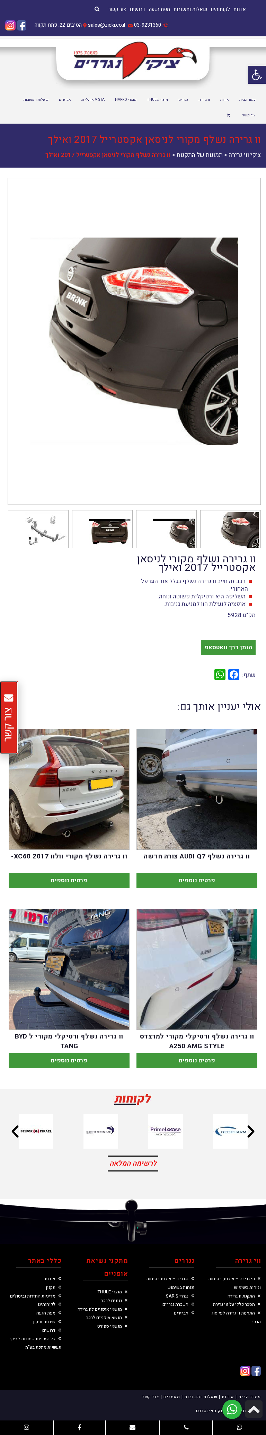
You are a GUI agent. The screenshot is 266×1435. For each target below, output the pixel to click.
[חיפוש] (97, 9)
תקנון (50, 1287)
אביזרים (181, 1313)
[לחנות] (229, 116)
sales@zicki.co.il (106, 25)
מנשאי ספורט (109, 1326)
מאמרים (171, 1396)
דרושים (137, 9)
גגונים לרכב (111, 1300)
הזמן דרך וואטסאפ (228, 647)
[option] (134, 341)
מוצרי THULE (110, 1292)
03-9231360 (147, 25)
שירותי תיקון (44, 1321)
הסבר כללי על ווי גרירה (234, 1304)
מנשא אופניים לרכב (104, 1317)
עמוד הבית (249, 1396)
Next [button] (21, 341)
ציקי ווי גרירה (245, 155)
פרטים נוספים (197, 880)
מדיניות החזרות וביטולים (32, 1296)
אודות (239, 9)
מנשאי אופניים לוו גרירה (100, 1309)
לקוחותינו (220, 9)
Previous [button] (247, 341)
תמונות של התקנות (200, 155)
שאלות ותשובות (190, 9)
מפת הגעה (159, 9)
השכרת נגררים (175, 1304)
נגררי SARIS (177, 1296)
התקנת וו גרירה (241, 1296)
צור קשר (117, 9)
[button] (257, 75)
